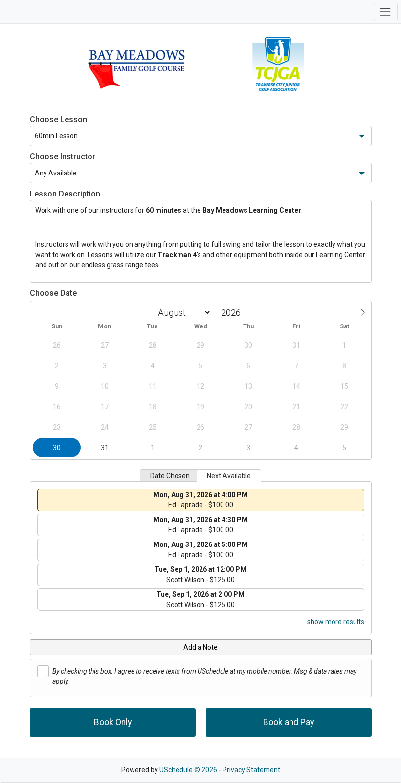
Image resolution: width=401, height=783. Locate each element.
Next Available (229, 475)
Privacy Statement (251, 770)
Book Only (113, 722)
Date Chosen (170, 475)
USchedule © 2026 (188, 770)
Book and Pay (288, 722)
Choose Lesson (58, 119)
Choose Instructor (62, 156)
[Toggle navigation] (386, 11)
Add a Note (200, 647)
